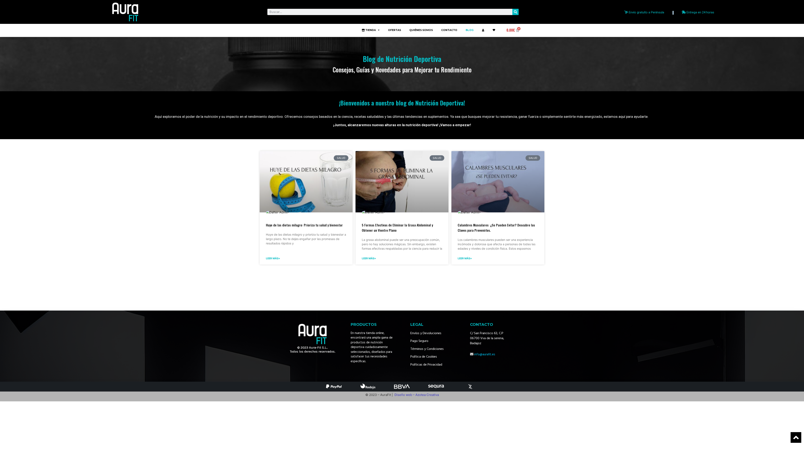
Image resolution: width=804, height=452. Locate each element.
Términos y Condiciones (427, 349)
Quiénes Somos (421, 30)
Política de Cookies (423, 357)
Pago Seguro (419, 341)
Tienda (370, 30)
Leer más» (273, 258)
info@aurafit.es (484, 354)
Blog (470, 30)
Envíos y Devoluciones (425, 333)
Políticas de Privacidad (426, 364)
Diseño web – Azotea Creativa (416, 395)
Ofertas (394, 30)
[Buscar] (515, 12)
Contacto (449, 30)
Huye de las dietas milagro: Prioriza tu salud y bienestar (304, 225)
